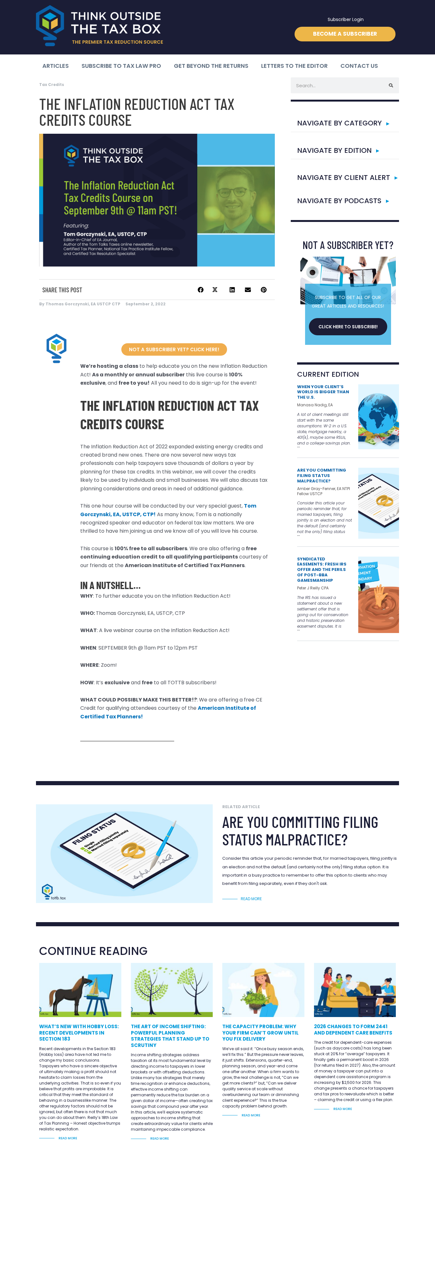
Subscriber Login (346, 19)
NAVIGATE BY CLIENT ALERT (343, 177)
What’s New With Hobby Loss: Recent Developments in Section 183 (79, 1032)
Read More (67, 1138)
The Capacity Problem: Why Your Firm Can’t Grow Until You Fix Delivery (260, 1032)
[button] (201, 289)
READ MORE (251, 898)
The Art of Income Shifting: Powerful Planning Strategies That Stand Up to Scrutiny (170, 1036)
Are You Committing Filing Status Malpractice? (321, 475)
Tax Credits (51, 84)
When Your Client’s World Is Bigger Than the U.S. (323, 392)
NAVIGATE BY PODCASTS (339, 201)
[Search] (391, 85)
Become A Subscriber (345, 34)
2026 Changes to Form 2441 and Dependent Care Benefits (353, 1029)
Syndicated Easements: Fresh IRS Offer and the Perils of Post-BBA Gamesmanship (321, 570)
